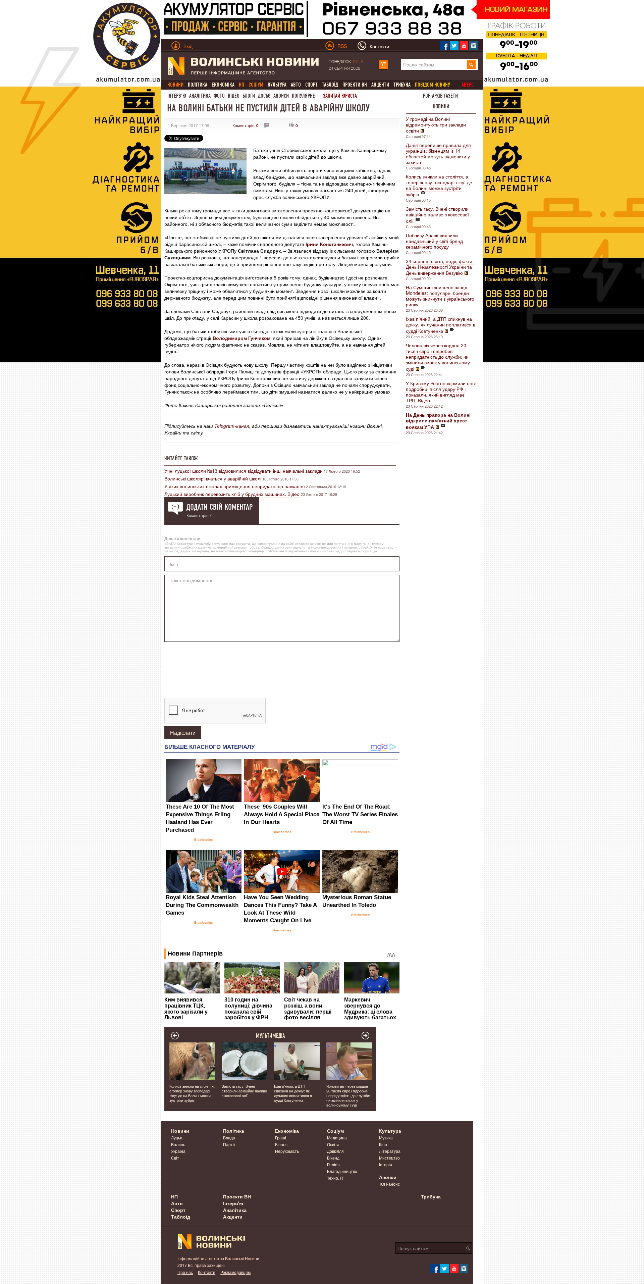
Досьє (264, 95)
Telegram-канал (231, 425)
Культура (277, 84)
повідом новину (432, 84)
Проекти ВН (354, 84)
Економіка (223, 84)
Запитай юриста (340, 95)
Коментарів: (245, 125)
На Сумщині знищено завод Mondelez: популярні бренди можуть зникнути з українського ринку (440, 296)
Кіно (383, 1144)
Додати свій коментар (219, 507)
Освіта (333, 1144)
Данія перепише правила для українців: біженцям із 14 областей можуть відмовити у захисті (438, 153)
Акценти (380, 84)
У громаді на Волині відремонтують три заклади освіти (436, 124)
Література (389, 1151)
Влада (229, 1137)
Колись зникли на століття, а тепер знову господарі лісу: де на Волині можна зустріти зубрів (439, 185)
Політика (197, 84)
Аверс (468, 84)
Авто (296, 84)
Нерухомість (287, 1151)
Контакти (206, 1272)
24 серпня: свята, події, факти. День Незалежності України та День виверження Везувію (440, 267)
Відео (233, 95)
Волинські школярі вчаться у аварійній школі (212, 478)
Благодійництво (342, 1171)
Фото (219, 95)
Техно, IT (335, 1178)
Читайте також (181, 458)
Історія (385, 1164)
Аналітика (200, 95)
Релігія (333, 1164)
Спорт (311, 84)
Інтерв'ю (176, 95)
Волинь (178, 1144)
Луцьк (176, 1137)
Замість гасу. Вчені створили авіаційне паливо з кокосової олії (437, 214)
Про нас (185, 1272)
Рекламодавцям (235, 1272)
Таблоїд (330, 84)
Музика (386, 1137)
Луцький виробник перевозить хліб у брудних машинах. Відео (232, 494)
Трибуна (402, 84)
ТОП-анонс (389, 1184)
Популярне (303, 95)
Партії (229, 1144)
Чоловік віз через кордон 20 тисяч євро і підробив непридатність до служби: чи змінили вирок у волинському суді (438, 357)
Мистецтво (389, 1158)
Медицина (337, 1137)
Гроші (280, 1137)
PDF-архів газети (440, 95)
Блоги (249, 95)
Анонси (281, 95)
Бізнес (281, 1144)
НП (174, 1196)
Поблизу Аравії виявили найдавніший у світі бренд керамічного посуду (434, 241)
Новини (441, 106)
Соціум (335, 1130)
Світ (175, 1158)
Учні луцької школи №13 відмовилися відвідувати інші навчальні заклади (243, 470)
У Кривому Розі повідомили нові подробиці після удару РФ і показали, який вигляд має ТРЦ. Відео (441, 392)
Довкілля (335, 1151)
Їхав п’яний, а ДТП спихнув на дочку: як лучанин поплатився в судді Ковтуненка (440, 324)
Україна (178, 1151)
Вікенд (333, 1158)
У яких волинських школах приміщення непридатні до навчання (234, 486)
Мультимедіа (270, 1035)
